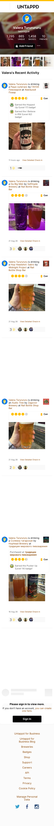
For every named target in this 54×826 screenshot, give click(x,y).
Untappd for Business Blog (27, 740)
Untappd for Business (27, 733)
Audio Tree (18, 402)
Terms (27, 778)
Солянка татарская (22, 540)
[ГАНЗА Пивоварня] (20, 168)
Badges (27, 751)
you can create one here (37, 709)
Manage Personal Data (27, 798)
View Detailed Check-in (32, 160)
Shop (27, 757)
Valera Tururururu (18, 84)
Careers (27, 767)
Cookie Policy (27, 788)
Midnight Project (18, 267)
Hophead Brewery (18, 543)
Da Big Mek (17, 183)
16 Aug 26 (13, 612)
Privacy (27, 783)
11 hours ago (14, 160)
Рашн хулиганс (19, 86)
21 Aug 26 (13, 241)
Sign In (27, 718)
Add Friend (26, 45)
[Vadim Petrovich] (25, 249)
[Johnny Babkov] (20, 249)
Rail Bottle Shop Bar (24, 188)
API (27, 772)
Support (27, 762)
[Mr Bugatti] (31, 249)
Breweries (27, 746)
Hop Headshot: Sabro (22, 264)
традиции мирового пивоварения (28, 546)
